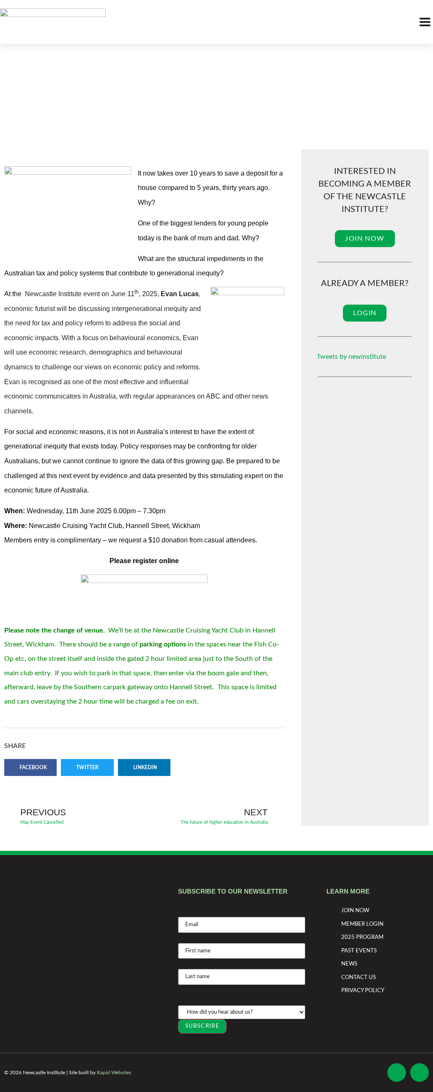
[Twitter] (419, 1072)
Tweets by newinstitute (351, 356)
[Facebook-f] (396, 1072)
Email (188, 912)
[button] (30, 767)
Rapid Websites (114, 1072)
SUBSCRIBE (202, 1026)
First (185, 964)
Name (189, 938)
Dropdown (194, 1000)
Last (184, 990)
